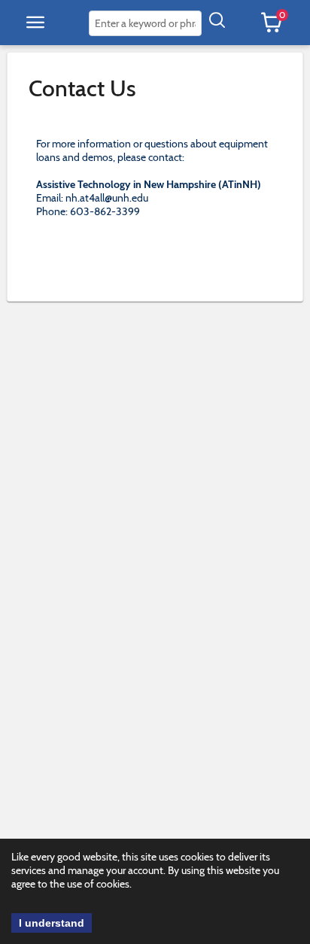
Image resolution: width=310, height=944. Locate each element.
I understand (51, 923)
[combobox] (145, 23)
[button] (35, 22)
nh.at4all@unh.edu (106, 198)
